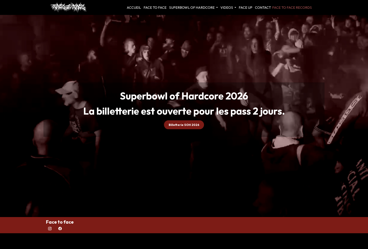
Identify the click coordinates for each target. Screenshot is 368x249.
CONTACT (263, 7)
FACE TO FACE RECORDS (292, 7)
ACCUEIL (134, 7)
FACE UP (245, 7)
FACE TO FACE (155, 7)
